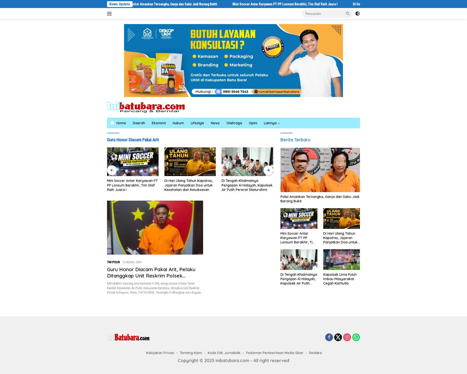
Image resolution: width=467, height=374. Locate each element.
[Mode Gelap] (357, 13)
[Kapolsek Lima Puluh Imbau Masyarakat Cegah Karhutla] (262, 161)
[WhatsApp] (356, 337)
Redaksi (315, 353)
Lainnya (270, 123)
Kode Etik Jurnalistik (224, 353)
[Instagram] (347, 337)
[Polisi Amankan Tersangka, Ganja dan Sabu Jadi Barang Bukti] (320, 169)
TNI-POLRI (113, 262)
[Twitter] (338, 337)
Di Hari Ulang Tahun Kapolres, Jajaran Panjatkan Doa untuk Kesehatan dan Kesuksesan (146, 185)
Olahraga (234, 123)
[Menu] (110, 13)
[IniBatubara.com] (149, 106)
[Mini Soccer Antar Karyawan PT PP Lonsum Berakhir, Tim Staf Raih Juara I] (298, 218)
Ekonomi (159, 123)
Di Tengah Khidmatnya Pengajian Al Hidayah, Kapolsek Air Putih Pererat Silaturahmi (204, 185)
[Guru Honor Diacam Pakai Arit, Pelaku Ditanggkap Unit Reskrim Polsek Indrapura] (155, 228)
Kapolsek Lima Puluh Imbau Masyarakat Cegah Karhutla (260, 182)
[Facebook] (329, 337)
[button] (348, 13)
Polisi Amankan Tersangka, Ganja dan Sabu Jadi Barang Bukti (157, 4)
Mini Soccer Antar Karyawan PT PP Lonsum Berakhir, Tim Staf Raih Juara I (268, 4)
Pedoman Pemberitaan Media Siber (275, 353)
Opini (253, 123)
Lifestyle (197, 123)
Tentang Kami (191, 353)
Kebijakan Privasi (160, 353)
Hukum (178, 123)
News (215, 123)
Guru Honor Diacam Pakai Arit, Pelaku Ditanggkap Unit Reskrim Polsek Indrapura (151, 275)
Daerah (139, 123)
